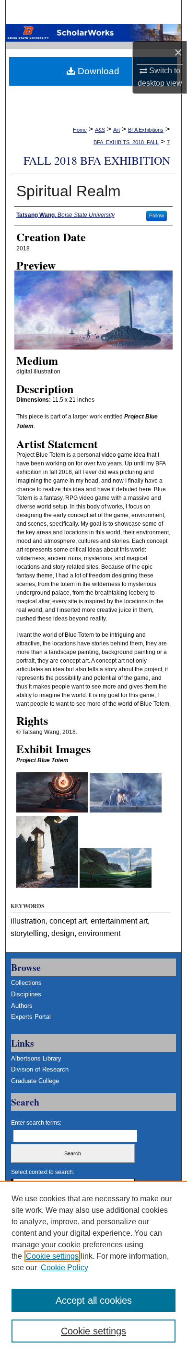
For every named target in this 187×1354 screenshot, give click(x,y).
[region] (93, 1267)
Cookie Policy (64, 1268)
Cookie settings (52, 1256)
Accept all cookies (94, 1300)
